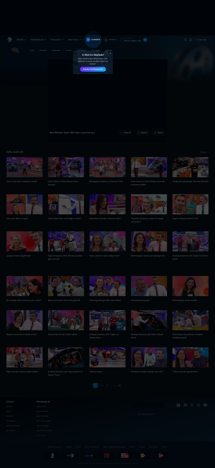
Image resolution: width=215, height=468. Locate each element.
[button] (110, 53)
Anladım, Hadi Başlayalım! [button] (93, 69)
